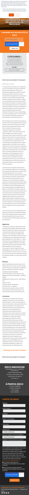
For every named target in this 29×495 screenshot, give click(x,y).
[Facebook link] (2, 493)
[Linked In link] (4, 493)
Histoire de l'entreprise (15, 388)
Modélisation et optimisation (15, 376)
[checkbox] (14, 466)
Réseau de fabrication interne (15, 372)
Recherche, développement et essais (15, 374)
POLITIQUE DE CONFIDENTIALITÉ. (11, 460)
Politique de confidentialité (10, 489)
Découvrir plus (15, 378)
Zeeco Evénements (15, 392)
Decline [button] (17, 14)
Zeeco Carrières (15, 390)
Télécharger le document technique (14, 350)
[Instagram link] (8, 493)
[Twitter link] (6, 493)
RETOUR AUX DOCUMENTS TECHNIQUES (14, 80)
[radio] (14, 463)
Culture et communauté (14, 386)
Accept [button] (11, 14)
